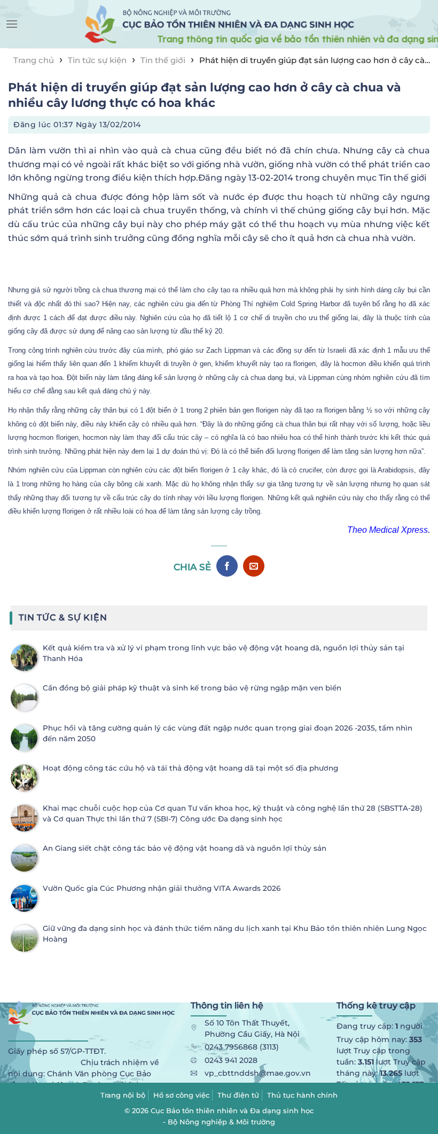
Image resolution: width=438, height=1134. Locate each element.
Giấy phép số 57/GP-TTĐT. (57, 1051)
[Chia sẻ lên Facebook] (227, 566)
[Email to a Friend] (253, 566)
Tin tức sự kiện (97, 60)
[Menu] (11, 24)
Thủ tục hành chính (302, 1095)
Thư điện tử (238, 1095)
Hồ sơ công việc (181, 1095)
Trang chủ (33, 60)
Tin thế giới (162, 60)
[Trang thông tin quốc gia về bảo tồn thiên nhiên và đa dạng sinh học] (219, 24)
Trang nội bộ (122, 1095)
